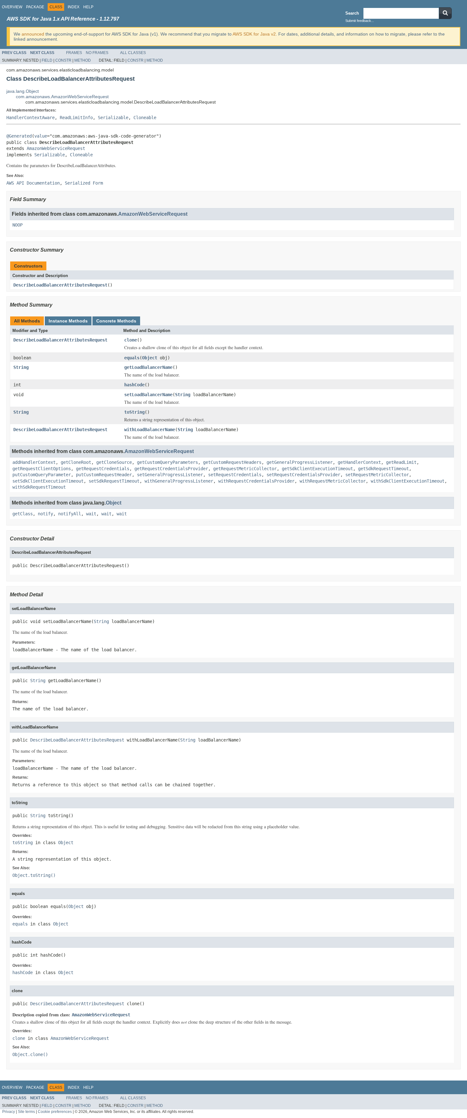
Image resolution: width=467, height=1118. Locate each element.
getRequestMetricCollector (245, 468)
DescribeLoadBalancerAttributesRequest (60, 285)
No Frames (97, 53)
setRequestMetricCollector (377, 474)
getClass (22, 513)
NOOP (17, 224)
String (21, 367)
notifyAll (69, 513)
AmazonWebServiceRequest (56, 148)
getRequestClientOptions (41, 468)
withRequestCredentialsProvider (256, 481)
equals (131, 357)
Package (35, 7)
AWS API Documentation (33, 183)
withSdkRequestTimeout (39, 487)
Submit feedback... (359, 21)
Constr (63, 60)
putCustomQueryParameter (41, 474)
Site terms (26, 1111)
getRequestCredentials (102, 468)
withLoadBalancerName (149, 429)
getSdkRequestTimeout (383, 468)
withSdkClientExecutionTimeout (407, 481)
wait (91, 513)
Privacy (8, 1111)
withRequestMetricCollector (333, 481)
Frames (74, 53)
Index (73, 7)
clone (130, 339)
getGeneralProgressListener (300, 462)
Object (149, 357)
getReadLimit (401, 462)
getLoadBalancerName (148, 367)
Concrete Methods (116, 320)
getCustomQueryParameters (167, 462)
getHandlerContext (359, 462)
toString (134, 412)
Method (82, 60)
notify (45, 513)
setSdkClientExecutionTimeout (48, 481)
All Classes (133, 53)
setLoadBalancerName (148, 394)
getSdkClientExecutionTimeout (317, 468)
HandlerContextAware (30, 117)
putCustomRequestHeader (104, 474)
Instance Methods (68, 320)
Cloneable (144, 117)
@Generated (19, 136)
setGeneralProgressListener (170, 474)
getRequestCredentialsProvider (171, 468)
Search (352, 13)
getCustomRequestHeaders (232, 462)
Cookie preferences (55, 1111)
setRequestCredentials (234, 474)
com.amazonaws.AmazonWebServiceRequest (62, 96)
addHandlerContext (34, 462)
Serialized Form (84, 183)
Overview (12, 7)
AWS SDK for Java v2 (254, 34)
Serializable (113, 117)
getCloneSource (114, 462)
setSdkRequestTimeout (114, 481)
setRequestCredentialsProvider (303, 474)
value (40, 136)
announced (33, 34)
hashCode (134, 384)
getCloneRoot (76, 462)
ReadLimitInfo (76, 117)
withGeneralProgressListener (179, 481)
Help (88, 7)
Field (47, 60)
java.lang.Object (22, 91)
